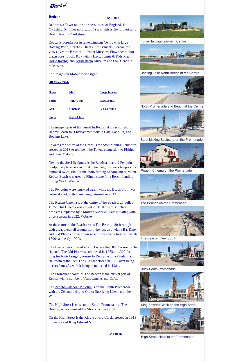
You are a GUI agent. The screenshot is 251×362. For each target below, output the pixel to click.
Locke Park (74, 56)
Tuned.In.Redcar (94, 127)
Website (86, 216)
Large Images (108, 92)
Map (72, 92)
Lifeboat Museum (95, 52)
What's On (76, 100)
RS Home (113, 17)
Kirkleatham (84, 61)
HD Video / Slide (59, 82)
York (97, 29)
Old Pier (73, 252)
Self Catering (108, 108)
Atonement (118, 172)
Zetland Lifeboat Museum (73, 287)
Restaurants (107, 100)
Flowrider (117, 52)
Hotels (52, 92)
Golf (51, 108)
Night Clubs (76, 117)
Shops (52, 117)
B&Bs (52, 100)
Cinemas (74, 108)
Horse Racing (58, 61)
